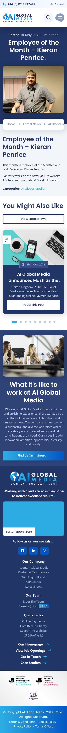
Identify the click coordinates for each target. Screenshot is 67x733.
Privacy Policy (23, 726)
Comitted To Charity (33, 626)
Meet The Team (33, 601)
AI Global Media (33, 189)
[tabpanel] (33, 272)
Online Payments (33, 621)
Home (11, 124)
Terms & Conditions (22, 722)
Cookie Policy (47, 722)
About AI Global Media (33, 568)
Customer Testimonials (33, 572)
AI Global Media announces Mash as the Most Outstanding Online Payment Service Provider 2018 (34, 277)
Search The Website (33, 631)
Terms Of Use (44, 726)
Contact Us (33, 582)
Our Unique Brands (33, 577)
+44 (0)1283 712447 (21, 4)
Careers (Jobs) (28, 606)
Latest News (32, 124)
